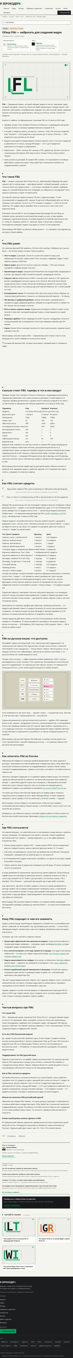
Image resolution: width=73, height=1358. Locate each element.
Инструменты (11, 1136)
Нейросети (22, 1136)
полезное (67, 1342)
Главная (4, 16)
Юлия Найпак (11, 44)
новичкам (58, 1342)
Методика (6, 12)
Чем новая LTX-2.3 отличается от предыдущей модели (15, 1240)
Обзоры (21, 8)
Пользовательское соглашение (32, 1356)
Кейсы (65, 8)
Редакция (39, 43)
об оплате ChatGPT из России (54, 788)
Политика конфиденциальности (11, 1356)
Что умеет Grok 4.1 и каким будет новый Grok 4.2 (54, 1240)
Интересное (48, 1342)
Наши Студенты (6, 1346)
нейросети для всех (45, 1346)
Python (40, 1342)
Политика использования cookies (53, 1356)
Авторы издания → (8, 1156)
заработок (57, 1346)
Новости (6, 8)
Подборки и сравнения (34, 8)
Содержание (9, 22)
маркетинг (25, 1342)
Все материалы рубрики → (11, 1192)
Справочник (49, 8)
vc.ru (44, 838)
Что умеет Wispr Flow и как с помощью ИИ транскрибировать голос (18, 1267)
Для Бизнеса (24, 1346)
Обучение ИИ (65, 12)
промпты (33, 1346)
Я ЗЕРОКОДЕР (9, 3)
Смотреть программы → (12, 1205)
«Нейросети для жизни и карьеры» (53, 816)
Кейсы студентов (5, 1319)
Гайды (14, 8)
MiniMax (58, 944)
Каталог (58, 8)
